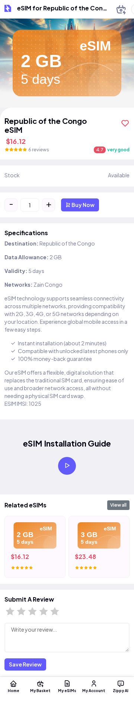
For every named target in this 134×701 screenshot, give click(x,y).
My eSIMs (67, 690)
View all (118, 505)
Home (13, 690)
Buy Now (83, 204)
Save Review (25, 664)
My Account (93, 690)
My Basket (40, 690)
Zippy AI (120, 690)
